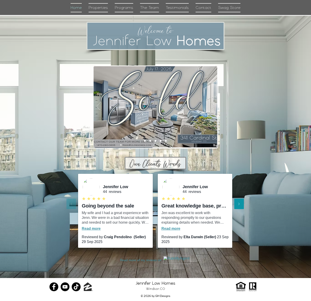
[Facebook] (53, 286)
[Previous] (98, 106)
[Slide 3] (160, 141)
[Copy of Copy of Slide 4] (166, 141)
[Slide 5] (150, 141)
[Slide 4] (145, 141)
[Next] (212, 106)
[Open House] (155, 141)
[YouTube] (65, 286)
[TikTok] (76, 286)
